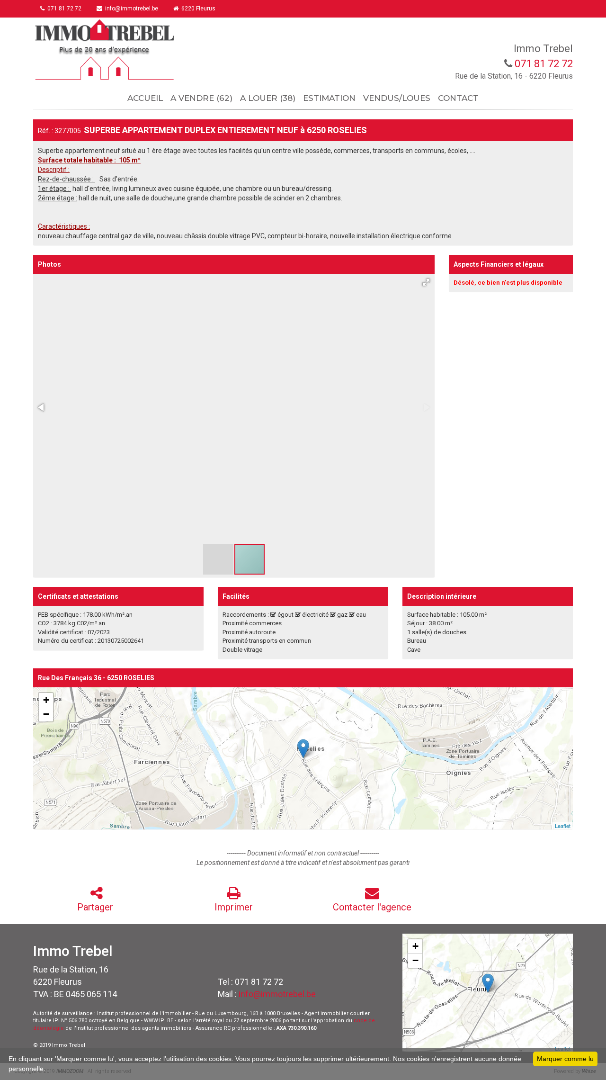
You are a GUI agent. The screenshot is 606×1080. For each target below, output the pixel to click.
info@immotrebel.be (277, 994)
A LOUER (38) (267, 98)
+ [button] (46, 700)
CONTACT (458, 98)
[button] (426, 282)
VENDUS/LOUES (396, 98)
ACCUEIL (145, 98)
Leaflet (562, 825)
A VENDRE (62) (201, 98)
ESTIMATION (329, 98)
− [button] (46, 714)
